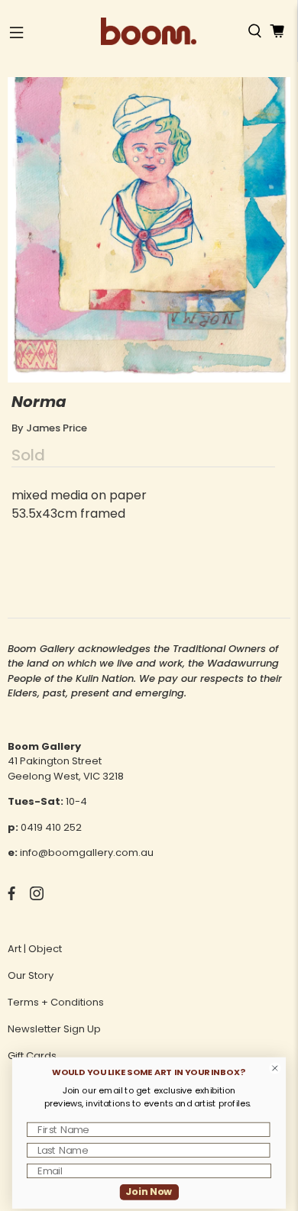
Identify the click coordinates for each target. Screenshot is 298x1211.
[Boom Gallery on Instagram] (37, 897)
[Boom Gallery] (148, 31)
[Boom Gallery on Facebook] (11, 897)
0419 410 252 (51, 827)
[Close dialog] (275, 1068)
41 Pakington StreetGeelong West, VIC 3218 (66, 768)
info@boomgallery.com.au (87, 852)
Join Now (148, 1192)
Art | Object (35, 948)
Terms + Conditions (56, 1002)
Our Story (30, 975)
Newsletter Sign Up (54, 1029)
